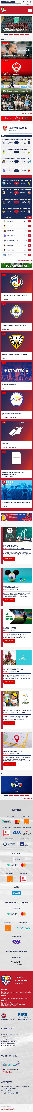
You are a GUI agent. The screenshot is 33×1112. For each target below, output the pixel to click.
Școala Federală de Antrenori (11, 413)
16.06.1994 (28, 1019)
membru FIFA (21, 1019)
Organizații (5, 358)
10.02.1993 (12, 1019)
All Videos (28, 798)
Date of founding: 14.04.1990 (11, 1034)
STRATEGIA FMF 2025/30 (9, 384)
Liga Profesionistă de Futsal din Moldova (15, 295)
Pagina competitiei (25, 260)
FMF (3, 388)
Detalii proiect (9, 558)
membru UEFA (4, 1019)
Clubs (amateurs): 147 (9, 1039)
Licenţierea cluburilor (8, 476)
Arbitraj (5, 443)
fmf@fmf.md (8, 1090)
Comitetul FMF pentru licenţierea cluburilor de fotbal (13, 473)
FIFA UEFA (4, 506)
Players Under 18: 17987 (9, 1045)
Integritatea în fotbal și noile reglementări (16, 502)
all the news (27, 113)
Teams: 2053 (6, 1037)
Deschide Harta (9, 764)
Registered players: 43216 (10, 1041)
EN (28, 4)
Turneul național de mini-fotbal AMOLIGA (15, 354)
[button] (5, 35)
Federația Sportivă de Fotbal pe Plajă (14, 325)
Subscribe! (8, 1)
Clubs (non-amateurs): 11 (10, 1043)
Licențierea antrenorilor (9, 417)
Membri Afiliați (6, 299)
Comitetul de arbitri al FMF (9, 447)
